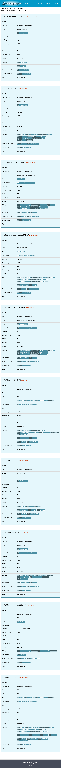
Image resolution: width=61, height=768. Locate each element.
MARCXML (20, 77)
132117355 (51, 400)
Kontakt (25, 764)
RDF (25, 77)
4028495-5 (29, 140)
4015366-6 (30, 136)
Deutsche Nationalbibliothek (30, 762)
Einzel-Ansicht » (32, 16)
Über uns (48, 3)
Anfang (24, 10)
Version (57, 3)
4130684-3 (35, 138)
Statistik (40, 3)
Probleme (35, 764)
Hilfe (33, 3)
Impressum (30, 764)
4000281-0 (41, 134)
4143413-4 (34, 205)
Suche (26, 3)
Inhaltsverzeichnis (22, 29)
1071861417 (33, 208)
